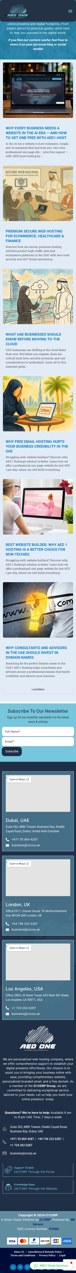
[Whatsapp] (13, 1267)
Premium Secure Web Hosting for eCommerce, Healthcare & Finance (35, 236)
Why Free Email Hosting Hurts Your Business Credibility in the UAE (37, 446)
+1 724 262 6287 (21, 1145)
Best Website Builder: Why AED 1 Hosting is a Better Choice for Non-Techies (36, 549)
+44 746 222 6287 (49, 1139)
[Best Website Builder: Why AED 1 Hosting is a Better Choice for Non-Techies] (38, 506)
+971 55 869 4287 (22, 1139)
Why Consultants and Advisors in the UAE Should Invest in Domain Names (36, 653)
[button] (70, 11)
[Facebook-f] (20, 1267)
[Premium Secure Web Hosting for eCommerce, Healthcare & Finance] (38, 193)
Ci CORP (45, 1219)
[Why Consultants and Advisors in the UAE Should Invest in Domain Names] (38, 610)
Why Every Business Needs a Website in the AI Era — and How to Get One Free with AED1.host (36, 133)
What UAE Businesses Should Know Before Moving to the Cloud (33, 339)
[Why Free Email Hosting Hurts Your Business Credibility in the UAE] (38, 403)
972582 (54, 1229)
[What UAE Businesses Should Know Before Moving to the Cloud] (38, 296)
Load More (38, 689)
